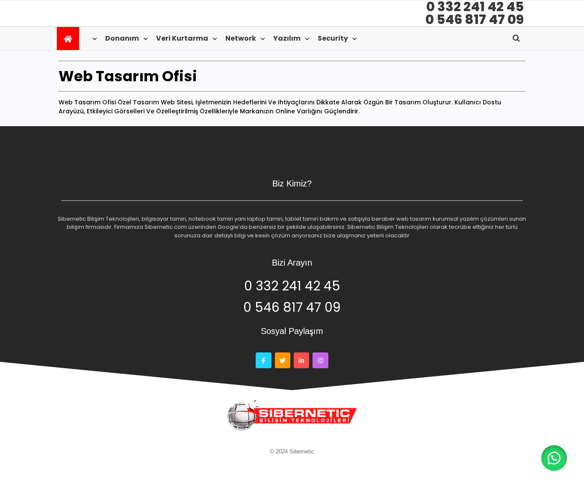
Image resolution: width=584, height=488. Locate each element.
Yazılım (287, 38)
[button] (554, 458)
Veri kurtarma (182, 38)
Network (240, 38)
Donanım (122, 38)
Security (333, 38)
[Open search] (516, 38)
